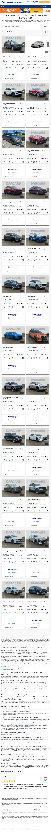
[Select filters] (45, 32)
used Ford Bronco (41, 686)
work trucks (34, 740)
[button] (23, 44)
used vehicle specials (37, 713)
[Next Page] (40, 636)
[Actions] (22, 57)
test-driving (8, 720)
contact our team (4, 669)
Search (45, 26)
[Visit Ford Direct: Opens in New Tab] (38, 829)
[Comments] (23, 68)
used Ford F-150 (14, 701)
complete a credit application (23, 724)
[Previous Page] (38, 636)
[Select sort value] (48, 32)
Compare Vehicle (9, 78)
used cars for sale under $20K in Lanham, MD (27, 644)
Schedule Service (44, 2)
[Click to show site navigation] (49, 6)
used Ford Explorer (30, 691)
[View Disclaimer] (15, 67)
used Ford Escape (40, 688)
